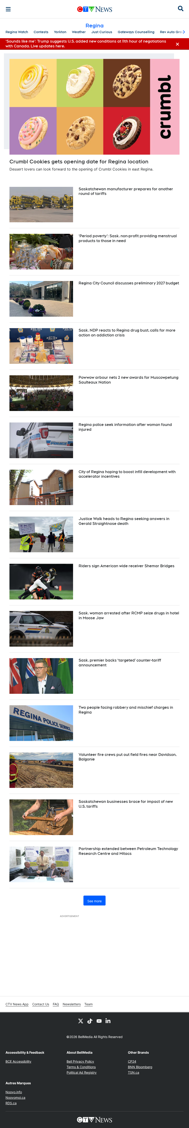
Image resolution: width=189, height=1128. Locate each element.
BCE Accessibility (18, 1061)
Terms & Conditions (81, 1067)
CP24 (132, 1061)
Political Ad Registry (82, 1072)
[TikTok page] (90, 1021)
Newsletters (72, 1004)
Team (88, 1004)
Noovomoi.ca (15, 1097)
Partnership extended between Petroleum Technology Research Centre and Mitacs (128, 851)
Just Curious (101, 32)
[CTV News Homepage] (94, 9)
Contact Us (40, 1004)
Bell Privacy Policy (80, 1061)
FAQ (56, 1004)
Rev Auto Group (173, 32)
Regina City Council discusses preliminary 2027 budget (129, 283)
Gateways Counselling (136, 32)
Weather (79, 32)
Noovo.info (14, 1092)
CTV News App (17, 1004)
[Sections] (8, 9)
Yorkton (60, 32)
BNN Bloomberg (140, 1067)
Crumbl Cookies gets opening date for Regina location (78, 162)
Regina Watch (17, 32)
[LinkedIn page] (108, 1021)
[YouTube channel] (99, 1021)
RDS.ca (11, 1103)
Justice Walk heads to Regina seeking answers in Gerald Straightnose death (124, 521)
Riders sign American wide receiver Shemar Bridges (126, 566)
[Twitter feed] (80, 1021)
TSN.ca (133, 1072)
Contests (41, 32)
